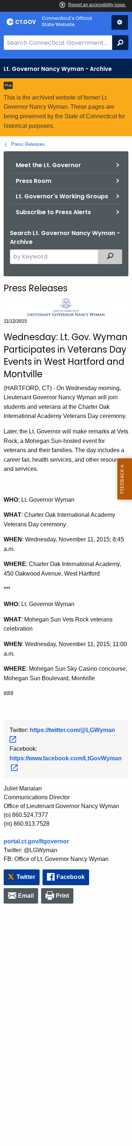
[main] (66, 602)
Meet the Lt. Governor (48, 165)
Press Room (33, 181)
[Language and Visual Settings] (119, 22)
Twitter (25, 877)
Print (62, 896)
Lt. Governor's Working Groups (62, 196)
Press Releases (28, 144)
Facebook (70, 877)
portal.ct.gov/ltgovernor (36, 841)
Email (26, 896)
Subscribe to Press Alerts (53, 212)
